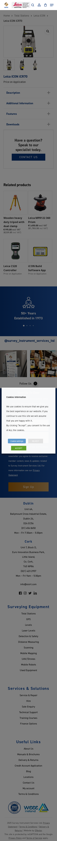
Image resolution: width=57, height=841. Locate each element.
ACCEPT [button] (18, 448)
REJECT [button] (35, 441)
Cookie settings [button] (16, 441)
